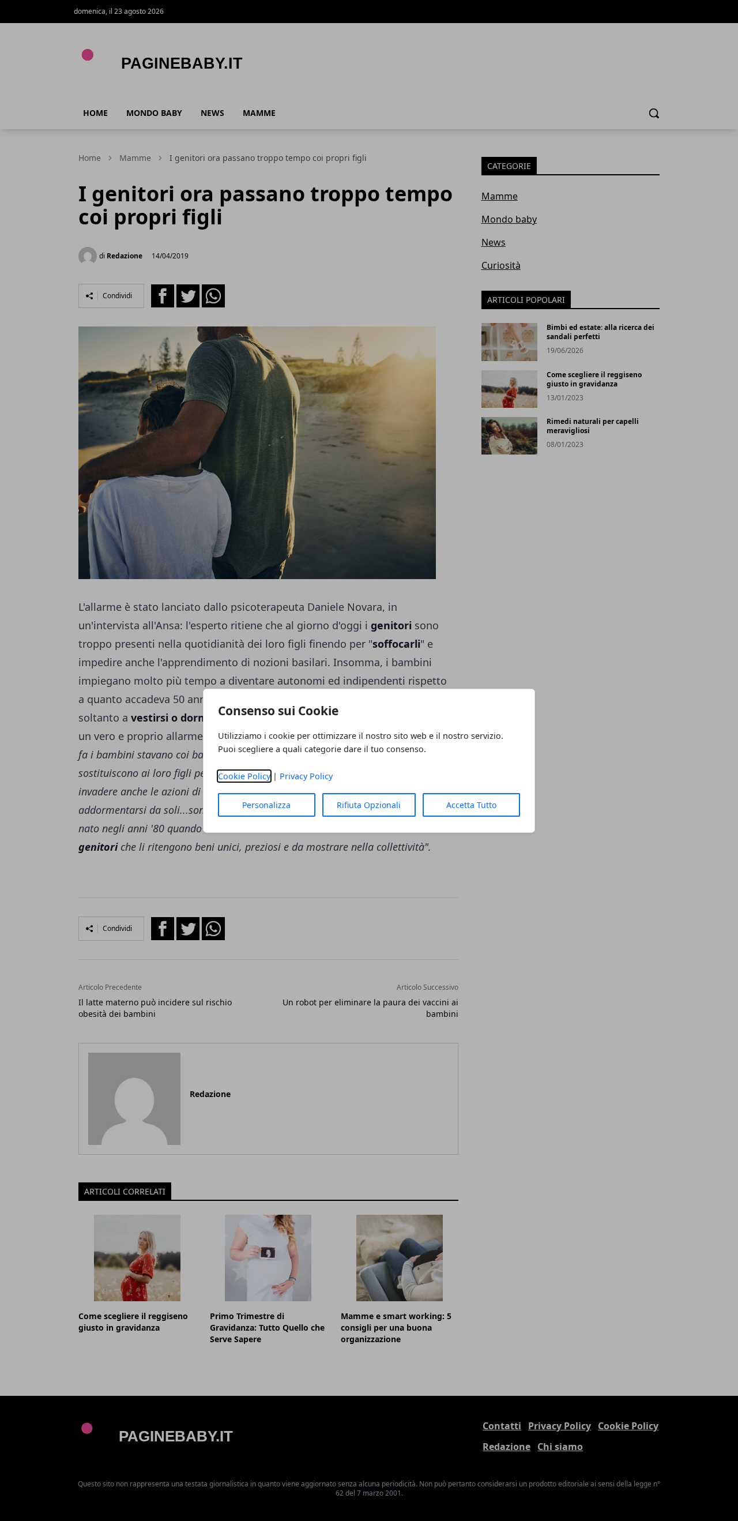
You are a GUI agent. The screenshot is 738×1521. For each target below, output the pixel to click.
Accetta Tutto (471, 804)
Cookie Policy (244, 776)
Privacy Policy (306, 776)
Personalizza (266, 804)
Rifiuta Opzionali (369, 804)
